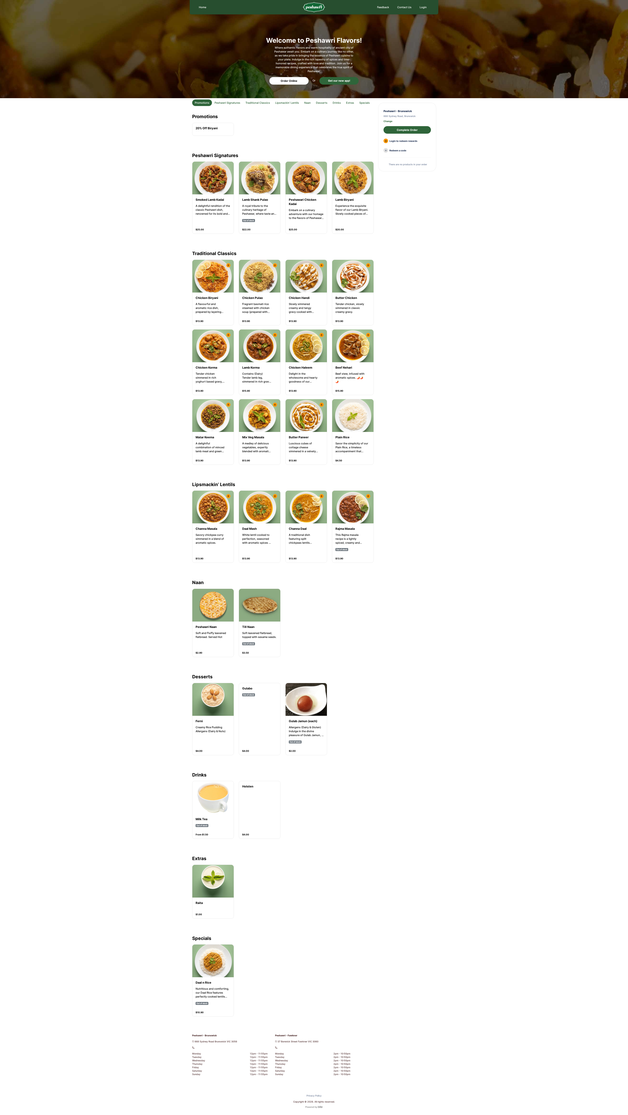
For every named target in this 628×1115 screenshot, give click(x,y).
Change (388, 121)
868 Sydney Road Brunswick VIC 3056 (215, 1041)
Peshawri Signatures (227, 102)
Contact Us (404, 7)
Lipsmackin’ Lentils (287, 102)
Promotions (202, 102)
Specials (364, 102)
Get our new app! (339, 80)
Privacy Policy (314, 1095)
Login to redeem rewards (403, 141)
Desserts (321, 102)
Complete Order (407, 130)
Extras (350, 102)
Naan (307, 102)
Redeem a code (397, 150)
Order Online (289, 80)
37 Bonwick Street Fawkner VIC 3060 (297, 1041)
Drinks (337, 102)
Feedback (383, 7)
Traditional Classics (257, 102)
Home (202, 7)
